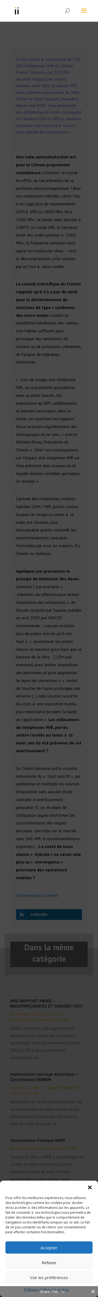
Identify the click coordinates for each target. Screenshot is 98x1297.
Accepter (49, 1247)
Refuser (49, 1262)
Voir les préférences (49, 1277)
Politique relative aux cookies (46, 1289)
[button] (90, 1187)
